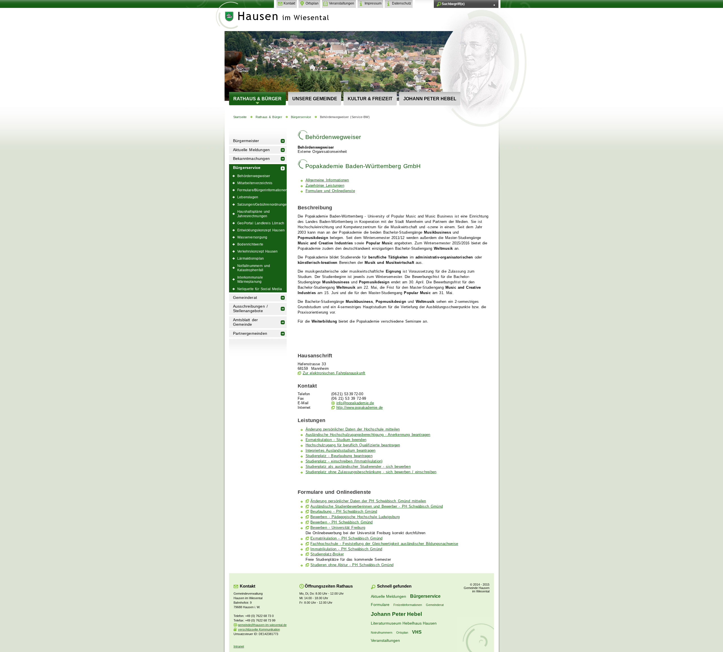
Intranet (239, 646)
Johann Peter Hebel (429, 98)
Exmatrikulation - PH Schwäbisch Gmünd (346, 538)
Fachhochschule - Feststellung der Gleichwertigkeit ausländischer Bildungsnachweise (384, 544)
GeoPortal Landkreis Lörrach (260, 223)
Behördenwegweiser (253, 176)
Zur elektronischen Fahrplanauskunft (334, 373)
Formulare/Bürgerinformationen (262, 190)
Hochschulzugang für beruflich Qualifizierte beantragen (353, 445)
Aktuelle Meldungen (251, 150)
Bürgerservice (301, 117)
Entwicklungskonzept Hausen (261, 230)
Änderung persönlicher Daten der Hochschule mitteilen (353, 429)
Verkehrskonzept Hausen (257, 251)
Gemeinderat (245, 297)
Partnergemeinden (250, 333)
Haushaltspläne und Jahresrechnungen (253, 214)
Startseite (240, 117)
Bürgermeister (246, 141)
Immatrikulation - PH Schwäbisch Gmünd (346, 549)
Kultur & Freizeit (370, 98)
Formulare (380, 604)
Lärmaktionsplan (250, 258)
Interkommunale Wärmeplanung (250, 279)
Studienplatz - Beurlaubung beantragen (339, 456)
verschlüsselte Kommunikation (259, 629)
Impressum (373, 3)
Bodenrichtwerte (250, 244)
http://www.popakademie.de (359, 408)
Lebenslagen (247, 197)
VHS (417, 631)
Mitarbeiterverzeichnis (255, 183)
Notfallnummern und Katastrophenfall (253, 268)
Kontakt (289, 3)
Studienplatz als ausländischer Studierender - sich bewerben (358, 467)
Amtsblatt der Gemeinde (245, 322)
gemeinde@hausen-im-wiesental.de (262, 625)
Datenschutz (401, 3)
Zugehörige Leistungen (325, 186)
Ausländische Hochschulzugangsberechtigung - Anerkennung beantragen (368, 435)
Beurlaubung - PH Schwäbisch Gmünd (343, 512)
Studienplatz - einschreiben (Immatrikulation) (344, 461)
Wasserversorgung (252, 237)
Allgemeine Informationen (327, 180)
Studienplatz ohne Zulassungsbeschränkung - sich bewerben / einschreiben (371, 472)
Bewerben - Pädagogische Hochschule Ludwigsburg (355, 517)
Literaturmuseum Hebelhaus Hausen (404, 623)
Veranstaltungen (341, 3)
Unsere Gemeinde (314, 98)
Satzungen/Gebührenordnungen (262, 204)
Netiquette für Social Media (259, 289)
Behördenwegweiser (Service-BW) (345, 117)
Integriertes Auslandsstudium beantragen (341, 451)
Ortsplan (312, 3)
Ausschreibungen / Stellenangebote (250, 308)
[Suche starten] (494, 5)
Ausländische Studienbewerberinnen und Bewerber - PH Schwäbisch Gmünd (376, 506)
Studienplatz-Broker (327, 554)
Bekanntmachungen (251, 159)
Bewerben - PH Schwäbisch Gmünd (341, 522)
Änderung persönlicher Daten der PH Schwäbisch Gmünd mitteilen (368, 501)
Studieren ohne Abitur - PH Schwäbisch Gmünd (351, 565)
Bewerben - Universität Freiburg (337, 528)
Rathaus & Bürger (257, 98)
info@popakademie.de (355, 403)
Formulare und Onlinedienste (330, 191)
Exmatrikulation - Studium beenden (336, 440)
